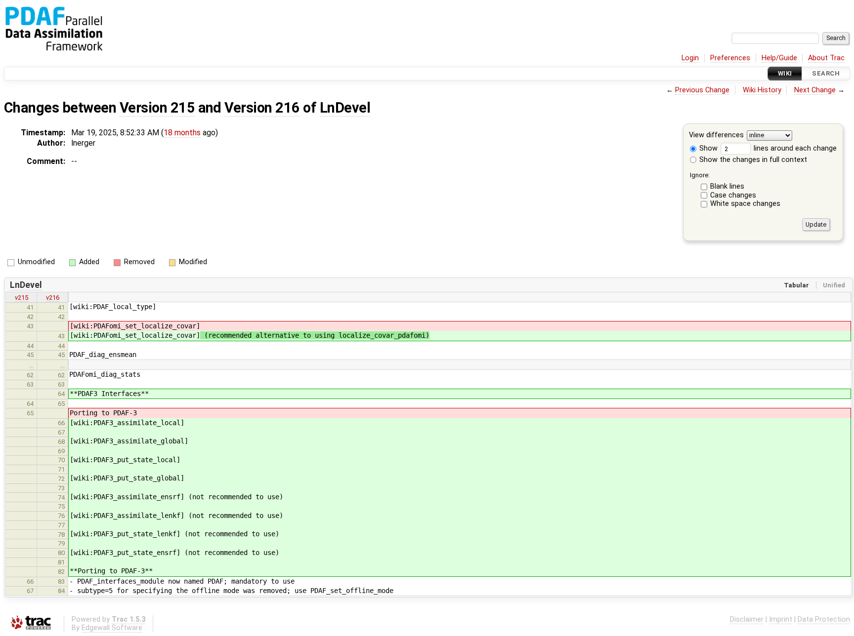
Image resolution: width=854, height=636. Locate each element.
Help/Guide (779, 58)
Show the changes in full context (752, 160)
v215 (21, 297)
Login (690, 58)
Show (707, 148)
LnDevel (345, 107)
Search (826, 73)
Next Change (815, 90)
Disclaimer (747, 619)
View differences (716, 135)
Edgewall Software (112, 628)
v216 (52, 297)
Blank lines (727, 186)
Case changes (733, 195)
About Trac (826, 58)
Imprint (780, 619)
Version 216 (261, 107)
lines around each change (794, 148)
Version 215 (157, 107)
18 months (182, 132)
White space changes (745, 203)
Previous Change (702, 90)
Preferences (730, 58)
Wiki (785, 73)
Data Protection (824, 619)
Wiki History (762, 90)
